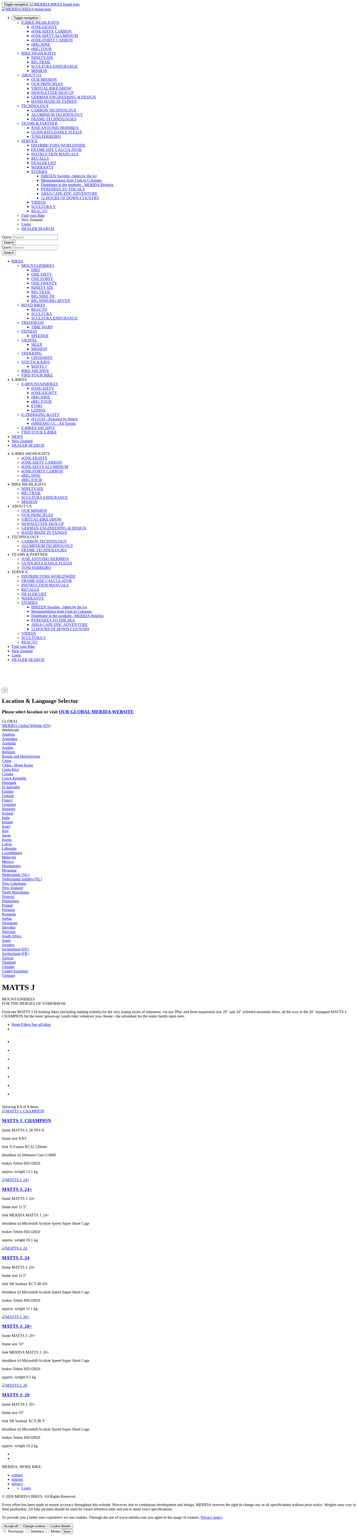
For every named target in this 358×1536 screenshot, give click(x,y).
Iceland (7, 813)
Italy (5, 831)
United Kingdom (15, 971)
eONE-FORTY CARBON (52, 40)
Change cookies (34, 1526)
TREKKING (31, 353)
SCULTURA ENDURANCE (54, 66)
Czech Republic (14, 778)
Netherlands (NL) (15, 875)
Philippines (10, 901)
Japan (6, 835)
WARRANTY (42, 167)
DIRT (35, 270)
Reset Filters (21, 1024)
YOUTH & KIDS (35, 362)
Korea (6, 840)
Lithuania (9, 848)
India (6, 818)
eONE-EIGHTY (44, 27)
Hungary (9, 809)
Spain (6, 940)
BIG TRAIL (41, 292)
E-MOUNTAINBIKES (39, 384)
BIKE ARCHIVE (35, 371)
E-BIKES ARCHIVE (38, 428)
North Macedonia (15, 892)
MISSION (39, 71)
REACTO (39, 211)
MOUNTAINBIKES (37, 266)
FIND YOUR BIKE (37, 375)
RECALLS (40, 158)
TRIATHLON (32, 322)
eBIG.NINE (40, 44)
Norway (8, 897)
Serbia (7, 918)
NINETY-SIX (42, 58)
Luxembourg (12, 853)
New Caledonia (14, 883)
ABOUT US (31, 75)
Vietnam (8, 975)
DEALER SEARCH (37, 228)
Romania (9, 914)
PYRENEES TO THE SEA (63, 189)
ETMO (36, 406)
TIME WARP (42, 327)
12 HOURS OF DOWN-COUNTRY (70, 198)
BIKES (17, 261)
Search (9, 242)
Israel (6, 826)
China (6, 761)
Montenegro (11, 866)
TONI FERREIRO (46, 136)
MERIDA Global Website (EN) (26, 726)
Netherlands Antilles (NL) (22, 879)
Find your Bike (33, 215)
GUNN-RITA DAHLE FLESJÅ (56, 132)
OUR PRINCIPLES (47, 84)
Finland (8, 796)
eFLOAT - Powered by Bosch (54, 419)
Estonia (7, 791)
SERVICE (29, 141)
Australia (9, 743)
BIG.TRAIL (41, 62)
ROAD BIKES (33, 305)
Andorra (8, 734)
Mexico (8, 861)
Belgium (8, 752)
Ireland (7, 822)
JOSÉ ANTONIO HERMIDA (55, 128)
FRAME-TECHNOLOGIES (53, 119)
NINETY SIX (42, 287)
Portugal (8, 910)
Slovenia (8, 932)
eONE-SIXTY (42, 388)
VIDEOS (38, 202)
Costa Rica (10, 769)
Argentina (9, 739)
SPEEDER (39, 336)
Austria (7, 747)
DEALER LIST (43, 163)
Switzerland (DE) (15, 949)
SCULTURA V (43, 207)
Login (26, 224)
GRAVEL (29, 340)
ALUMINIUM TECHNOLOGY (57, 115)
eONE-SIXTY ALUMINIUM (54, 36)
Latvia (7, 844)
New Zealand (22, 651)
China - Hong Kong (17, 765)
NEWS (17, 436)
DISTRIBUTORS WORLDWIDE (58, 145)
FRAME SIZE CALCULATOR (56, 150)
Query (7, 237)
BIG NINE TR (43, 296)
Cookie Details (60, 1526)
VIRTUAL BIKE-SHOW (51, 88)
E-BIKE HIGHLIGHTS (40, 22)
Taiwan (7, 958)
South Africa (11, 936)
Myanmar (9, 870)
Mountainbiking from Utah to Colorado (71, 180)
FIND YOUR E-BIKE (39, 432)
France (7, 800)
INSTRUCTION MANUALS (54, 154)
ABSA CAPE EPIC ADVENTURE (69, 193)
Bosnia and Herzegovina (21, 756)
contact (17, 1475)
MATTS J (39, 366)
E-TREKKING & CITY (40, 415)
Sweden (8, 945)
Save (67, 1531)
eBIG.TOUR (41, 49)
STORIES (39, 172)
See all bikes (41, 1024)
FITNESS (29, 331)
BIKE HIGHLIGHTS (38, 53)
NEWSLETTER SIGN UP (52, 93)
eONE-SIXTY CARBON (51, 31)
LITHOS (38, 410)
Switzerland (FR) (15, 954)
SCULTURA (41, 314)
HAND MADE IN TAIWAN (54, 101)
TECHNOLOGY (35, 106)
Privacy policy (212, 1517)
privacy (17, 1484)
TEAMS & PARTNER (39, 123)
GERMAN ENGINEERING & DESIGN (63, 97)
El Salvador (11, 787)
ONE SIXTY (41, 274)
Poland (7, 905)
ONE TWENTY (44, 283)
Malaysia (9, 857)
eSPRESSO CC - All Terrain (53, 423)
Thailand (9, 962)
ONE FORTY (42, 279)
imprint (17, 1479)
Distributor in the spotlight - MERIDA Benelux (77, 185)
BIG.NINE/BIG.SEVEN (50, 301)
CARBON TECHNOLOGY (53, 110)
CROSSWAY (42, 358)
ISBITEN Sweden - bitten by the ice (69, 176)
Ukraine (8, 967)
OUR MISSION (44, 79)
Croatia (7, 774)
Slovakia (8, 927)
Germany (9, 804)
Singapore (10, 923)
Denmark (9, 783)
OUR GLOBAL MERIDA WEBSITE (96, 711)
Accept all (11, 1526)
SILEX (36, 344)
